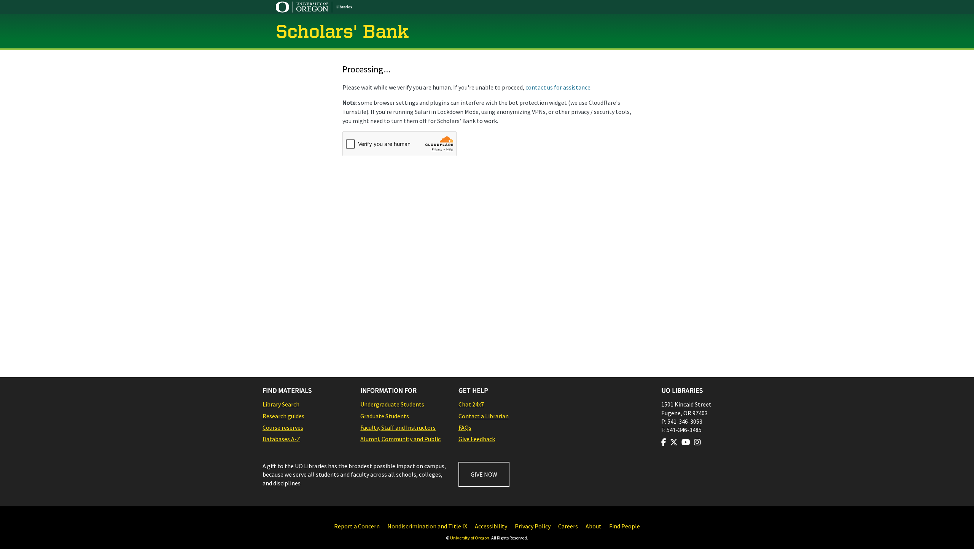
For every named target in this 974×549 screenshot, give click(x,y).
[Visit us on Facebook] (663, 442)
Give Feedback (476, 439)
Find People (624, 526)
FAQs (464, 427)
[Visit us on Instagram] (697, 442)
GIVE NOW (484, 474)
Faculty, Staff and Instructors (398, 427)
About (594, 526)
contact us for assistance (557, 87)
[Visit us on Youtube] (685, 442)
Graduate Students (384, 416)
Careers (568, 526)
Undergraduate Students (392, 404)
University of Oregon (469, 538)
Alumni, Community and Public (400, 439)
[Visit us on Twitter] (674, 442)
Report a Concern (357, 526)
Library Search (281, 404)
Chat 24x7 (471, 404)
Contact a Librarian (483, 416)
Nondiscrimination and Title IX (427, 526)
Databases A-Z (281, 439)
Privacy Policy (533, 526)
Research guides (283, 416)
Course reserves (283, 427)
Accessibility (491, 526)
